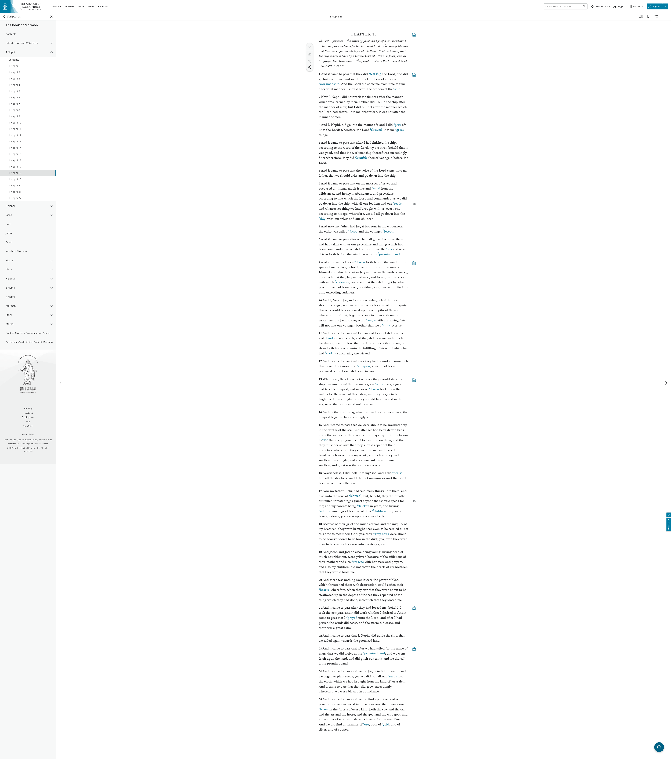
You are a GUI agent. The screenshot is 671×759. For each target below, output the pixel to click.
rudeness (342, 282)
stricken (363, 506)
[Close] (309, 47)
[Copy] (309, 61)
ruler (387, 325)
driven (360, 262)
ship (397, 89)
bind (329, 338)
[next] (666, 383)
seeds (398, 203)
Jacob (353, 231)
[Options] (664, 16)
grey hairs (382, 534)
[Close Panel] (51, 16)
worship (375, 74)
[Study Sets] (640, 16)
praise (398, 473)
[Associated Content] (414, 34)
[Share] (309, 67)
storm (380, 384)
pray (398, 125)
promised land (389, 254)
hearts (324, 590)
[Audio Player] (659, 747)
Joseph (389, 231)
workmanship (329, 84)
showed (376, 130)
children (380, 511)
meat (376, 188)
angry (371, 320)
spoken (331, 353)
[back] (4, 16)
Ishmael (355, 496)
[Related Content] (656, 16)
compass (364, 366)
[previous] (60, 383)
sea (390, 249)
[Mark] (309, 54)
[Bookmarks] (648, 16)
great (400, 130)
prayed (352, 618)
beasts (324, 709)
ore (366, 724)
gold (386, 724)
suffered (325, 511)
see (326, 440)
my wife (358, 562)
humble (361, 158)
